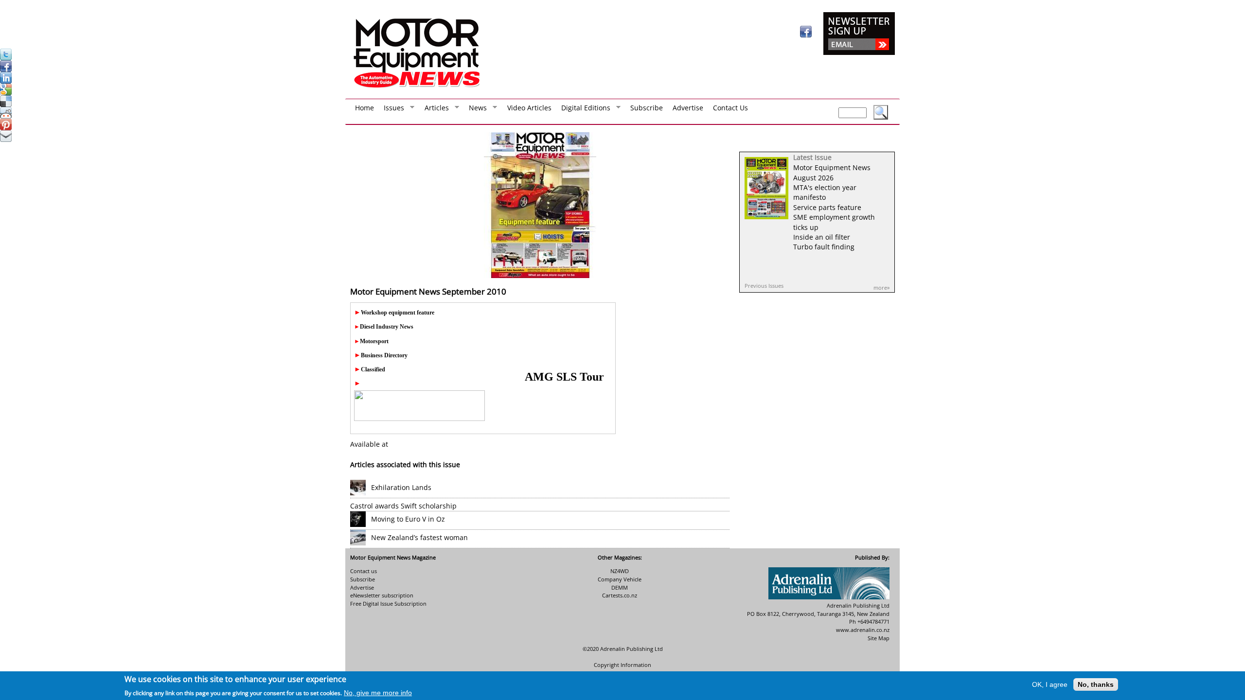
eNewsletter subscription (381, 595)
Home (364, 107)
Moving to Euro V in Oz (408, 519)
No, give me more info (378, 692)
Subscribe (646, 107)
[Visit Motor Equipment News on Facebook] (806, 34)
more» (881, 287)
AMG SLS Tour (564, 376)
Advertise (688, 107)
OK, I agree (1049, 684)
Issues (391, 109)
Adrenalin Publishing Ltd (631, 648)
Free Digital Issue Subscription (388, 603)
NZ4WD (619, 571)
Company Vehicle (619, 579)
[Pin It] (6, 127)
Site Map (878, 638)
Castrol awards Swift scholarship (403, 505)
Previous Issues (764, 285)
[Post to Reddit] (6, 116)
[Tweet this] (6, 57)
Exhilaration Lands (401, 487)
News (475, 109)
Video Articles (529, 107)
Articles (434, 109)
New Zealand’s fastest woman (419, 537)
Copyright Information (622, 664)
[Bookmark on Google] (6, 92)
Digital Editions (583, 109)
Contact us (363, 571)
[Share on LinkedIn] (6, 81)
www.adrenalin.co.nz (862, 629)
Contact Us (730, 107)
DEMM (619, 587)
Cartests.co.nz (619, 595)
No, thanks (1096, 684)
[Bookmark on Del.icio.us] (6, 104)
